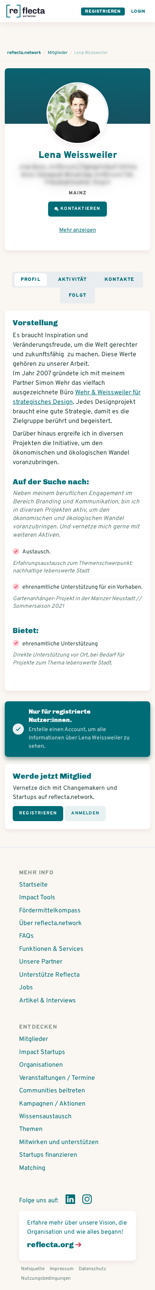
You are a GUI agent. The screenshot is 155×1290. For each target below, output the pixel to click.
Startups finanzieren (48, 1155)
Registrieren (103, 11)
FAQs (26, 936)
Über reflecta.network (50, 923)
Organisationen (41, 1065)
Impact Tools (37, 898)
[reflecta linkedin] (70, 1200)
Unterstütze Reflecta (49, 975)
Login (138, 11)
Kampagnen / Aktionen (52, 1104)
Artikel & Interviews (47, 1001)
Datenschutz (92, 1269)
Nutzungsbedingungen (46, 1278)
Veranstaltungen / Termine (57, 1078)
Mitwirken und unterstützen (59, 1142)
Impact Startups (42, 1052)
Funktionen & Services (51, 949)
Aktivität (72, 279)
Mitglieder (33, 1039)
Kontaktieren (80, 208)
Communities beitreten (52, 1091)
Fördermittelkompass (50, 911)
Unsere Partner (40, 962)
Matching (32, 1168)
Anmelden (85, 813)
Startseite (33, 885)
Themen (31, 1129)
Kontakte (120, 279)
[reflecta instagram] (87, 1200)
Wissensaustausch (45, 1117)
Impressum (62, 1269)
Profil (31, 279)
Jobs (26, 988)
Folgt (77, 295)
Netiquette (33, 1269)
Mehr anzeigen (77, 230)
